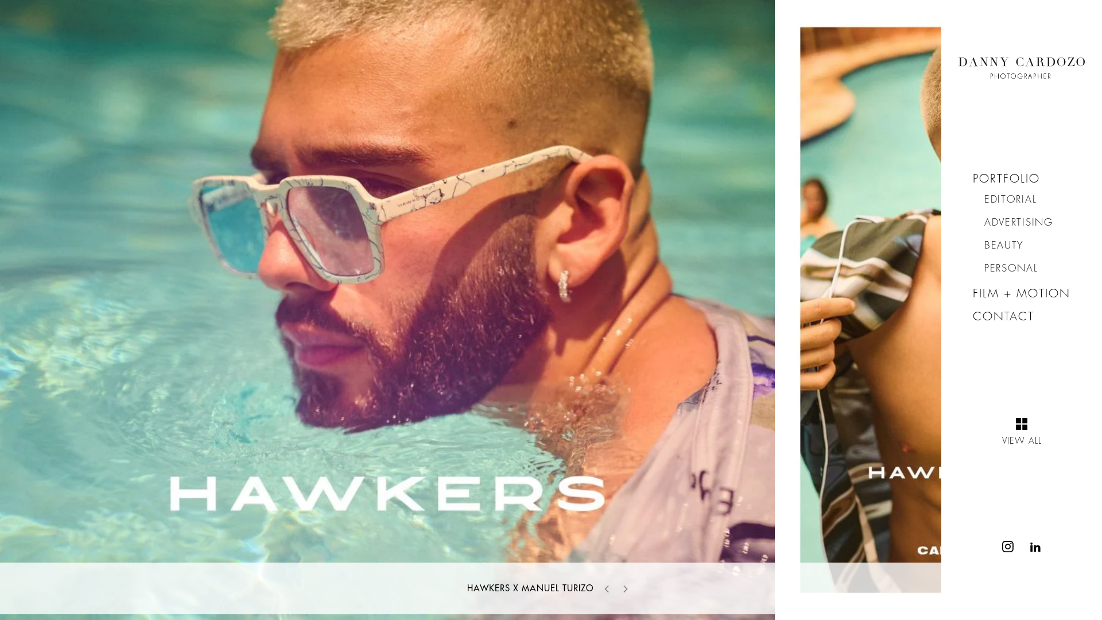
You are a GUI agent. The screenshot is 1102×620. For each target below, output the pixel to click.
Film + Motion (1021, 294)
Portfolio (1006, 179)
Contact (1003, 317)
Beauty (1004, 245)
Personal (1011, 268)
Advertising (1018, 222)
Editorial (1010, 199)
